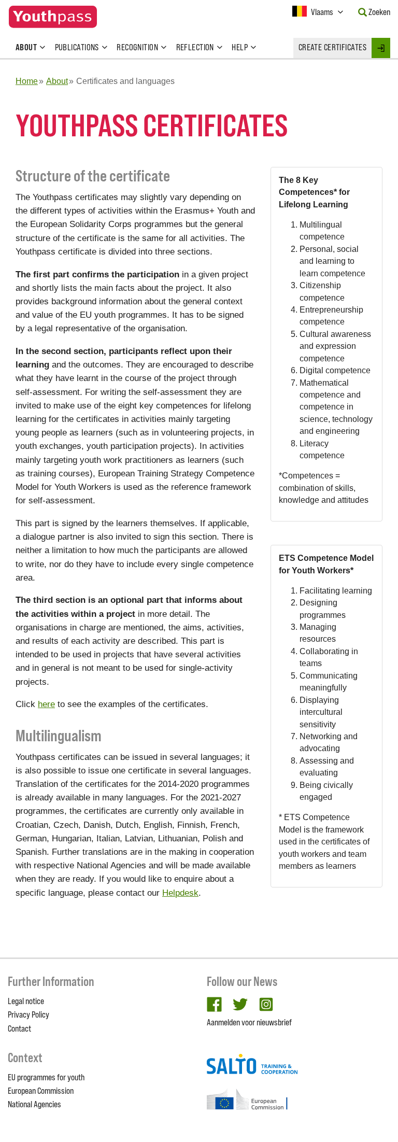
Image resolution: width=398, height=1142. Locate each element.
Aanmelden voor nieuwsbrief (249, 1022)
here (46, 704)
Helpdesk (180, 892)
